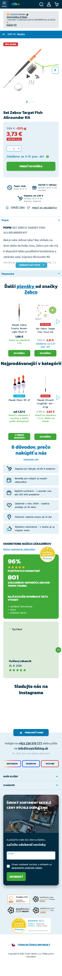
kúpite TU (12, 25)
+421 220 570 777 (30, 743)
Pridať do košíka (31, 166)
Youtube (49, 763)
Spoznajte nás (31, 459)
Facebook (31, 763)
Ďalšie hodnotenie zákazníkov (19, 549)
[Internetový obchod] (15, 4)
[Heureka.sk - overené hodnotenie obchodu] (47, 554)
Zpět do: (16, 34)
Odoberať (16, 877)
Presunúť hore (34, 732)
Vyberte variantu (19, 436)
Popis (5, 220)
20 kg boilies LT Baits (17, 17)
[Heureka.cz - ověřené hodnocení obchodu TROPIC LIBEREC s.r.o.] (31, 925)
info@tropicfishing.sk (33, 748)
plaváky (26, 286)
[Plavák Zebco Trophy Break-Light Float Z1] (19, 313)
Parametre (8, 274)
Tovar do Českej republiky (34, 944)
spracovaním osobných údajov (27, 867)
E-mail (11, 853)
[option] (31, 70)
